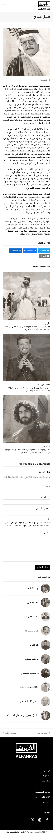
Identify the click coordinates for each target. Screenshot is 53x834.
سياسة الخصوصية (42, 792)
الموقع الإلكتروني (43, 508)
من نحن (47, 770)
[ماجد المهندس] (26, 357)
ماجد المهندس (43, 384)
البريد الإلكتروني (43, 497)
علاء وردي (45, 446)
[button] (4, 6)
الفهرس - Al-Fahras (32, 832)
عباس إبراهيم (10, 733)
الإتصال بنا (46, 781)
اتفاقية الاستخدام (42, 797)
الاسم (47, 486)
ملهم (47, 323)
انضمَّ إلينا (46, 775)
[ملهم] (26, 295)
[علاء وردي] (26, 418)
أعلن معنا (46, 802)
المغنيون (43, 80)
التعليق (46, 532)
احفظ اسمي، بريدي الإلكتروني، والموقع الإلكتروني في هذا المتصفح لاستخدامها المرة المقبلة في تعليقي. (27, 524)
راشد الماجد (44, 733)
